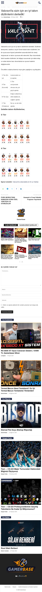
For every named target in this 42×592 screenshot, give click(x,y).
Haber (2, 237)
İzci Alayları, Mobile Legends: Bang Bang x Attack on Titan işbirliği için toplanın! (21, 240)
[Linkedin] (21, 189)
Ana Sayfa (3, 7)
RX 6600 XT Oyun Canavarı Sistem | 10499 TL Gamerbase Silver (20, 351)
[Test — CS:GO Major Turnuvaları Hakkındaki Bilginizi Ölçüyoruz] (21, 454)
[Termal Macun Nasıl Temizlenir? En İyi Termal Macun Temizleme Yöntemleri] (21, 373)
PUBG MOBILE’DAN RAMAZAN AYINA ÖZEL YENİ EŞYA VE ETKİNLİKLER (9, 200)
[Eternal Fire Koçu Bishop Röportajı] (21, 415)
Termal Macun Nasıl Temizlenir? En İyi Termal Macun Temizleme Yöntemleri (18, 389)
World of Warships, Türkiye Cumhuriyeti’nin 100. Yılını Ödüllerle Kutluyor (21, 256)
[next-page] (22, 262)
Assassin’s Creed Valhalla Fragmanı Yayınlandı (32, 198)
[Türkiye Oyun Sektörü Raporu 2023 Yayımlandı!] (7, 233)
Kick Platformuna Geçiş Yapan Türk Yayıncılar (34, 239)
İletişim (14, 587)
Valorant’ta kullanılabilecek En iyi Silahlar (25, 182)
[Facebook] (16, 189)
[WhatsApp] (3, 189)
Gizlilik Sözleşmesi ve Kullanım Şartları (28, 587)
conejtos (3, 355)
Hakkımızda (7, 587)
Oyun (16, 237)
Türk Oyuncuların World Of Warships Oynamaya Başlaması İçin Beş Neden (34, 256)
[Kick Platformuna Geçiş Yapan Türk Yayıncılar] (34, 233)
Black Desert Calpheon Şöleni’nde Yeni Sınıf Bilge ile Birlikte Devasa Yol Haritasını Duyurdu (7, 256)
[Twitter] (12, 189)
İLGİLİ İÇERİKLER (10, 225)
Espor (8, 7)
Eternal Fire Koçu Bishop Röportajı (16, 430)
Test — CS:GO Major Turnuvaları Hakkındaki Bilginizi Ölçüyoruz (20, 470)
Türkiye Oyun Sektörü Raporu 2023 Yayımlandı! (7, 239)
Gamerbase (7, 17)
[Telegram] (7, 189)
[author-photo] (21, 212)
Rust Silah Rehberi (9, 548)
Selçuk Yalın (4, 474)
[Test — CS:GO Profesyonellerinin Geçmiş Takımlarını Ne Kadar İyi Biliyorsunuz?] (21, 492)
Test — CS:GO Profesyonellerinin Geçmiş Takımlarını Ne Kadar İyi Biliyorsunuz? (19, 507)
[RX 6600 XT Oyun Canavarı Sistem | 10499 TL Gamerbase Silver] (21, 336)
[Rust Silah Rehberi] (21, 533)
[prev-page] (20, 262)
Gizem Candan (5, 551)
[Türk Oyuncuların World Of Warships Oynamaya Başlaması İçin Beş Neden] (34, 249)
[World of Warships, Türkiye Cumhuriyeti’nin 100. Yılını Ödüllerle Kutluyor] (21, 249)
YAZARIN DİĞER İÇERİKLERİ (28, 225)
